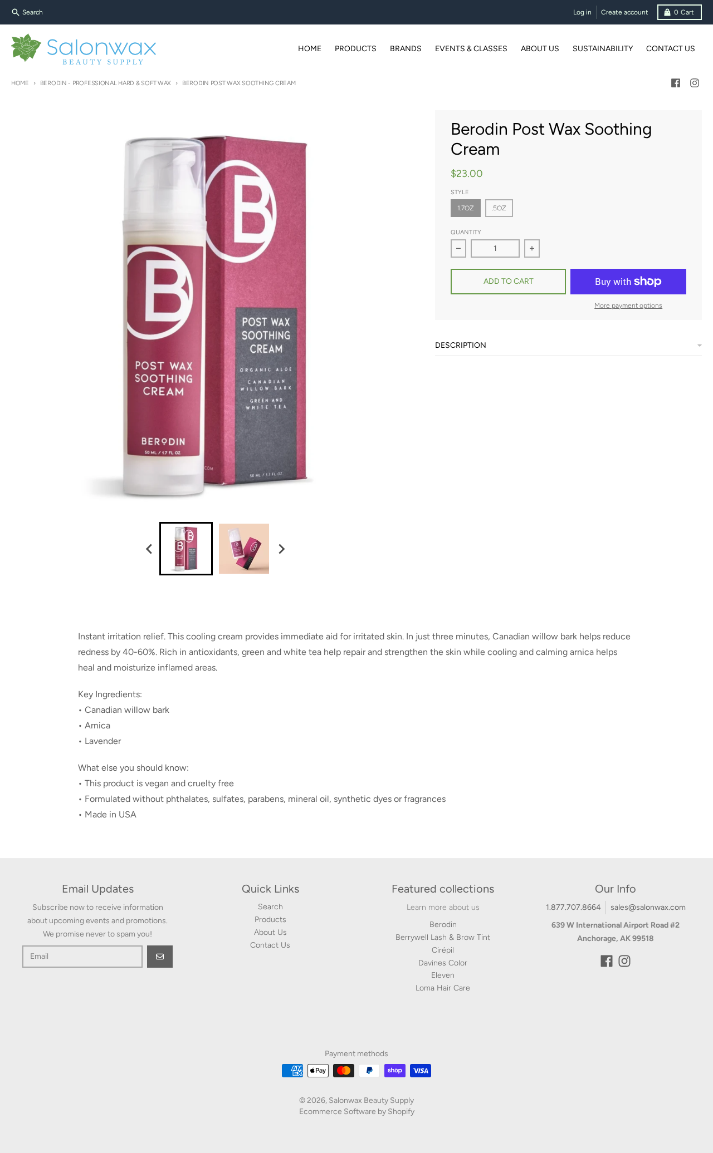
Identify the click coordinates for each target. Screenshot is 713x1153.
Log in (582, 12)
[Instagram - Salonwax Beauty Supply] (694, 83)
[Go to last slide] (149, 549)
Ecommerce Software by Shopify (356, 1111)
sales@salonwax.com (648, 907)
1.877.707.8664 (573, 907)
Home (20, 83)
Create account (624, 12)
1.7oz (465, 208)
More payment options (628, 305)
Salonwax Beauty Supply (371, 1100)
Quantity (466, 232)
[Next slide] (281, 549)
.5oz (499, 208)
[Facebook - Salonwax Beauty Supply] (675, 83)
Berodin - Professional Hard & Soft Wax (105, 83)
